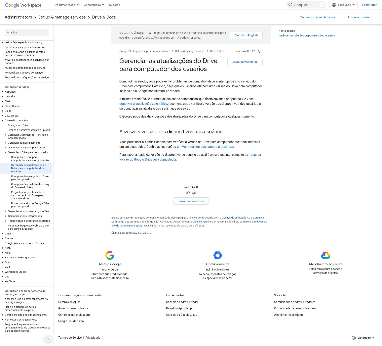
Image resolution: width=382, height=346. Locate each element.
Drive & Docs (104, 17)
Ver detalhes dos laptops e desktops (208, 147)
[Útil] (254, 51)
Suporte (114, 5)
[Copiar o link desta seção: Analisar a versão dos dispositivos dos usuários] (227, 132)
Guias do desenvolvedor (73, 308)
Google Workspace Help (133, 51)
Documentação (65, 5)
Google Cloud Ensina (71, 321)
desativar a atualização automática (143, 104)
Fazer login (369, 4)
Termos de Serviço (70, 337)
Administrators (18, 17)
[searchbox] (27, 32)
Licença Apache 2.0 (204, 221)
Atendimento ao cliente (289, 314)
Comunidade (92, 5)
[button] (26, 42)
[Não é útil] (260, 51)
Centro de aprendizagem (74, 314)
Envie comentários (245, 62)
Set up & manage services (62, 17)
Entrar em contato (360, 17)
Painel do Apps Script (179, 308)
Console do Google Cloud (181, 314)
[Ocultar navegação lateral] (48, 339)
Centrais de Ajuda (69, 302)
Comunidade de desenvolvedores (295, 308)
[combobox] (306, 4)
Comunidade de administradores (294, 302)
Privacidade (93, 337)
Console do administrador (317, 17)
